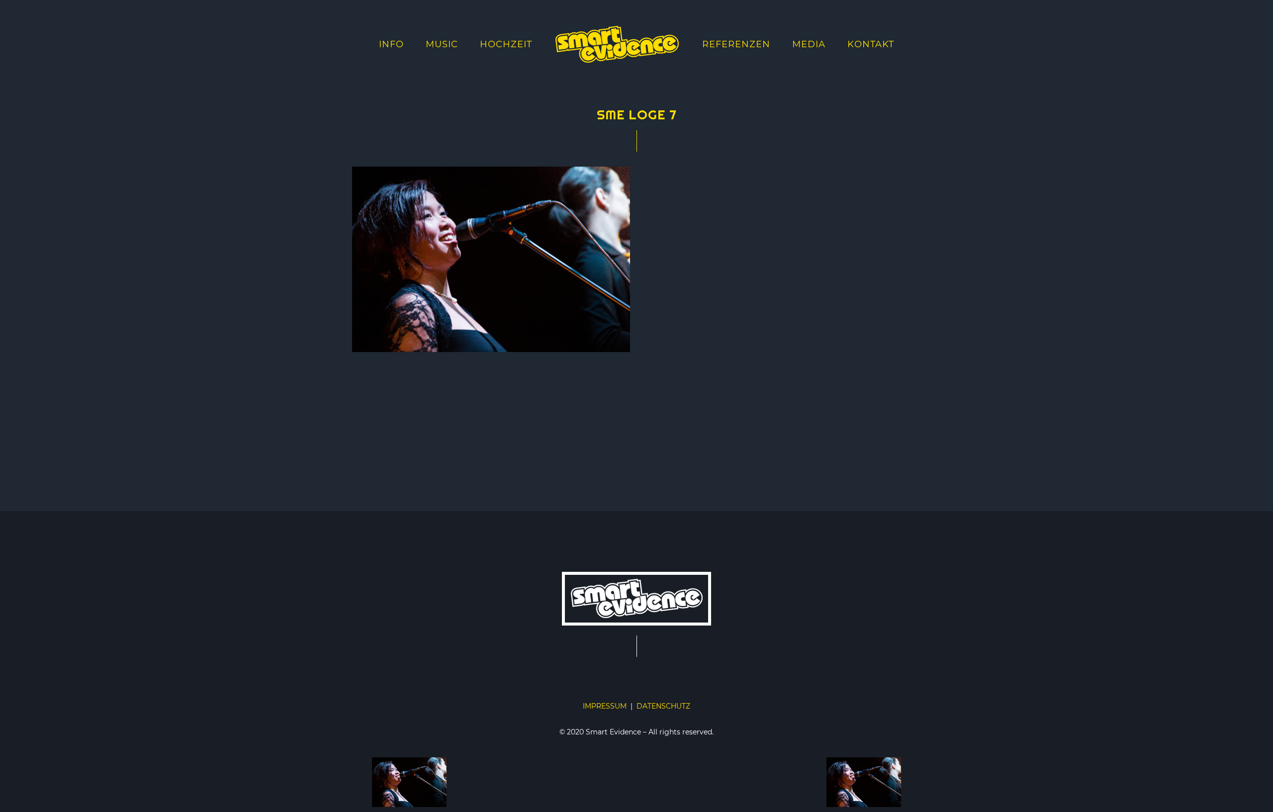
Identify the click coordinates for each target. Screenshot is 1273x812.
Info (391, 44)
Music (442, 44)
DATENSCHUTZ (663, 706)
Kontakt (870, 44)
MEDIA (808, 44)
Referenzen (736, 44)
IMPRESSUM (605, 706)
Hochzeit (506, 44)
